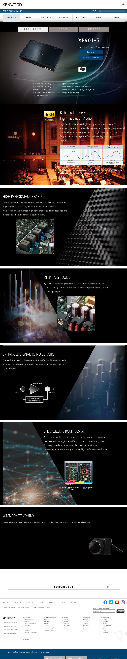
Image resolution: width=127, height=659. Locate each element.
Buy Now (91, 52)
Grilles (104, 631)
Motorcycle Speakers (49, 631)
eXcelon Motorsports (50, 617)
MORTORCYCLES (63, 18)
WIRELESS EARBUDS (10, 633)
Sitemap (41, 602)
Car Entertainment (24, 607)
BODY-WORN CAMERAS (12, 630)
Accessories (66, 629)
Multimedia (27, 625)
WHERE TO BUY (81, 18)
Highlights (33, 29)
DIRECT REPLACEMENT (30, 623)
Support (94, 29)
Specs (63, 29)
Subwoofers (47, 623)
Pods (104, 627)
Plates (104, 629)
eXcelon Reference (38, 607)
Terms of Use (17, 602)
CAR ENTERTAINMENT (11, 622)
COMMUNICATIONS (10, 626)
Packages (105, 619)
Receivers (27, 629)
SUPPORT (98, 18)
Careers (63, 602)
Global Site (52, 602)
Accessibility (73, 602)
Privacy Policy (30, 602)
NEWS (116, 18)
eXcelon (27, 621)
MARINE (29, 18)
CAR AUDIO (11, 18)
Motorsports (86, 617)
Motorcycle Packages (49, 627)
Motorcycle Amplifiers (49, 629)
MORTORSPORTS (46, 18)
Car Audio (27, 617)
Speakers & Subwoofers (31, 632)
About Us (94, 10)
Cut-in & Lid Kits (107, 625)
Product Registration (91, 58)
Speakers (46, 621)
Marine (66, 617)
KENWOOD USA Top (9, 607)
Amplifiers (27, 631)
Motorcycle (106, 617)
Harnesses (105, 632)
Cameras (27, 627)
